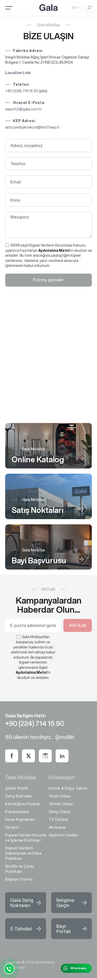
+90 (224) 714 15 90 (21, 91)
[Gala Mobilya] (48, 10)
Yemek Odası (61, 804)
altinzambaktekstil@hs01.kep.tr (32, 127)
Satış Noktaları (19, 796)
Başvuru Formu (19, 879)
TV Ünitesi (58, 819)
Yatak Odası (60, 796)
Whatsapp (78, 968)
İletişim (12, 827)
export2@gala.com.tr (23, 109)
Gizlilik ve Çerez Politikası (20, 868)
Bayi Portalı (63, 928)
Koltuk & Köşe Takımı (68, 788)
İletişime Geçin (65, 902)
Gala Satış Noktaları (21, 902)
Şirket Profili (16, 788)
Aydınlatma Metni (54, 250)
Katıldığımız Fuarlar (22, 804)
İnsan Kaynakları (20, 819)
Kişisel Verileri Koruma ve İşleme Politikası (26, 837)
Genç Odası (60, 812)
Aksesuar (57, 827)
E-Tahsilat (21, 928)
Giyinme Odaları (63, 835)
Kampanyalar (17, 812)
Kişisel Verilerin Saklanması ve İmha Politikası (23, 853)
